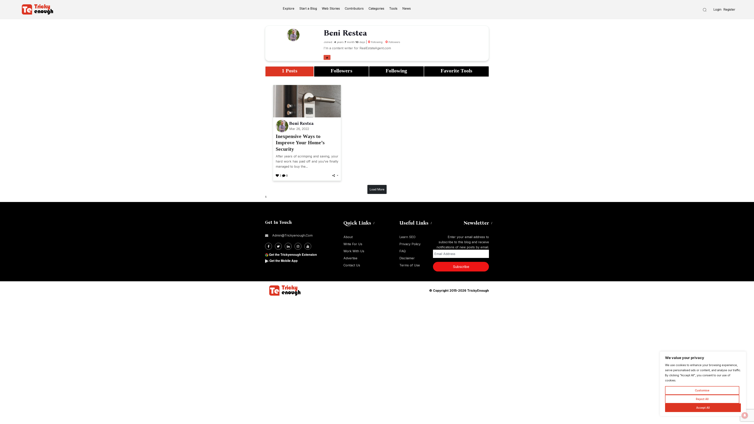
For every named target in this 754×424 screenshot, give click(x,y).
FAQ (402, 251)
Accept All (703, 407)
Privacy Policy (410, 244)
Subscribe (461, 267)
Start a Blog (308, 8)
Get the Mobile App (283, 260)
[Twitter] (278, 246)
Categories (376, 8)
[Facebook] (268, 246)
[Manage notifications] (745, 415)
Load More (377, 189)
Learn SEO (407, 237)
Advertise (350, 258)
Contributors (354, 8)
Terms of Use (409, 265)
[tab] (289, 71)
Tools (393, 8)
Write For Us (352, 244)
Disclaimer (407, 258)
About (348, 237)
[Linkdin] (288, 246)
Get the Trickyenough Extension (293, 254)
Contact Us (351, 265)
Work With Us (353, 251)
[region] (703, 383)
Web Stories (331, 8)
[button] (327, 57)
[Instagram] (298, 246)
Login (717, 9)
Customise (702, 390)
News (406, 8)
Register (729, 9)
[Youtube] (307, 246)
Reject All (702, 399)
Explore (288, 8)
